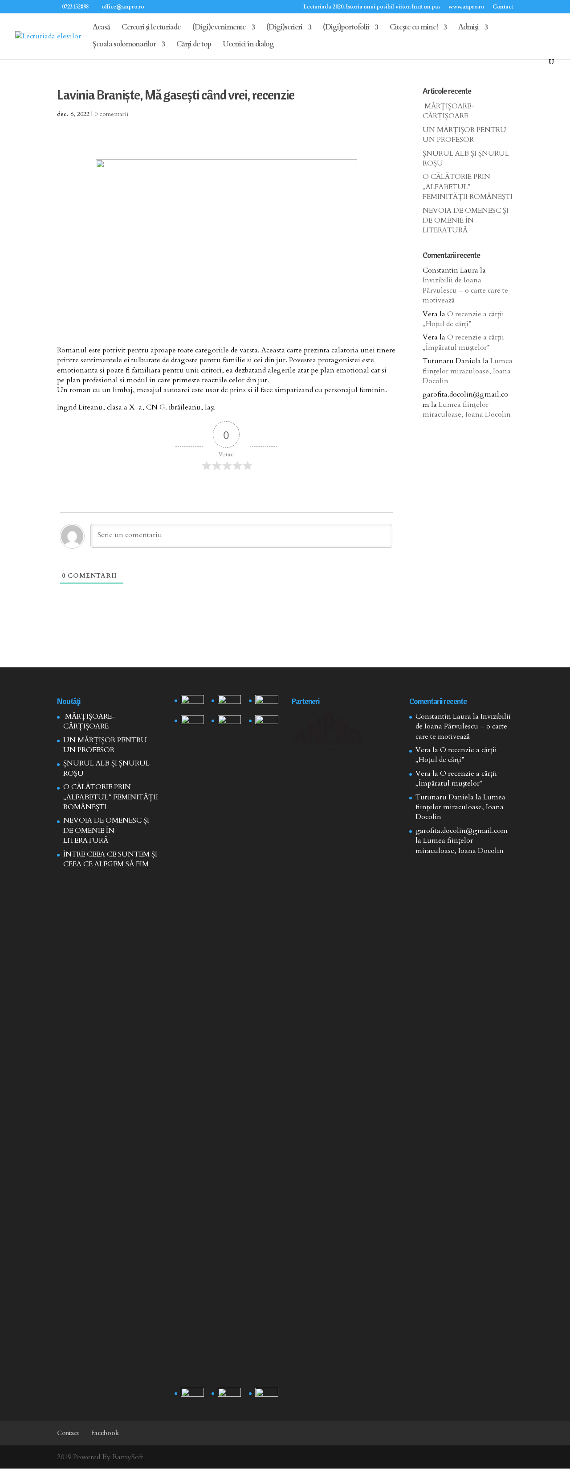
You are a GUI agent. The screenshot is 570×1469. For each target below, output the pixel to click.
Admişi (468, 28)
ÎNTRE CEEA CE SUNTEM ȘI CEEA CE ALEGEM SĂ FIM (110, 859)
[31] (192, 723)
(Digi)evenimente (219, 28)
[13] (266, 703)
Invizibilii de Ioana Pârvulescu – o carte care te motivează (465, 290)
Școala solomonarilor (124, 45)
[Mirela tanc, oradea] (266, 1396)
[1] (229, 1049)
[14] (229, 703)
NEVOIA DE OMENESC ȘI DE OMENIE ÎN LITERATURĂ (466, 221)
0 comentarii (111, 114)
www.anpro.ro (466, 7)
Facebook (105, 1433)
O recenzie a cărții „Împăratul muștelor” (463, 342)
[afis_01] (229, 1396)
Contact (503, 7)
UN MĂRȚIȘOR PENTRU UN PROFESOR (464, 135)
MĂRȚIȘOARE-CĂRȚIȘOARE (449, 111)
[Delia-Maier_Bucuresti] (192, 1396)
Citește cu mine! (414, 28)
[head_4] (192, 703)
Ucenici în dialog (248, 45)
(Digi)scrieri (284, 28)
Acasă (101, 28)
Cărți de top (193, 45)
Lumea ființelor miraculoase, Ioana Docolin (468, 371)
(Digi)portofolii (346, 28)
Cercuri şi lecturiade (151, 28)
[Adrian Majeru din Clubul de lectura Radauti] (266, 723)
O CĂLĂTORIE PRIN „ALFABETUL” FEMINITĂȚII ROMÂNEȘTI (468, 187)
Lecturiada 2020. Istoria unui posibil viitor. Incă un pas (371, 7)
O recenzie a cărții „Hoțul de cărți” (463, 319)
